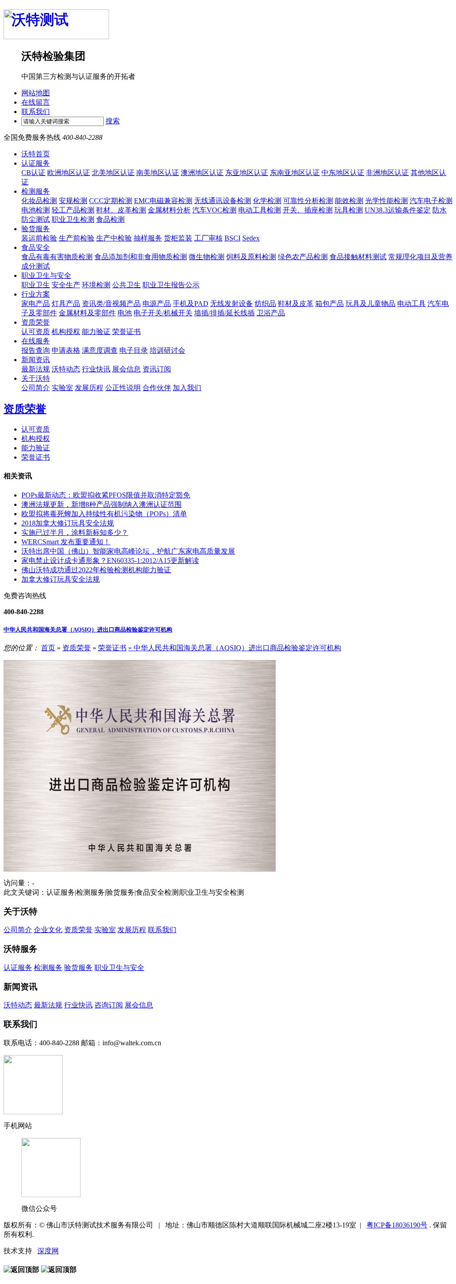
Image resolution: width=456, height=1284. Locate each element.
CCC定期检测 (110, 200)
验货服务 (35, 228)
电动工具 (411, 303)
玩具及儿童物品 (370, 303)
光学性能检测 (386, 200)
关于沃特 (35, 378)
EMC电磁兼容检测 (163, 200)
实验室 (62, 387)
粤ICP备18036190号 (397, 1225)
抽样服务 (148, 238)
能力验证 (96, 331)
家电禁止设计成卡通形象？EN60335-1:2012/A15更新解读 (110, 560)
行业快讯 (96, 369)
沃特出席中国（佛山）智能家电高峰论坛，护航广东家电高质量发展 (128, 551)
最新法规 (35, 369)
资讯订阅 (156, 369)
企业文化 (48, 929)
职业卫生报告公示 (171, 285)
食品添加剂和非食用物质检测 (140, 257)
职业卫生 (35, 285)
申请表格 (66, 350)
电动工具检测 (259, 210)
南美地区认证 (157, 172)
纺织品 (265, 303)
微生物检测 (206, 257)
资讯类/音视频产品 (111, 303)
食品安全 (35, 247)
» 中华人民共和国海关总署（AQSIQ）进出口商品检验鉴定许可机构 (234, 648)
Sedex (251, 238)
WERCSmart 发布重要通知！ (65, 542)
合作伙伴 (156, 387)
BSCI (232, 238)
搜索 (113, 121)
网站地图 (35, 93)
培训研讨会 (167, 350)
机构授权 (66, 331)
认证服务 (35, 163)
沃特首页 (35, 154)
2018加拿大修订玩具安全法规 (67, 523)
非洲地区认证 (387, 172)
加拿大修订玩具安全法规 (60, 579)
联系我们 (35, 111)
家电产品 (35, 303)
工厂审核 (208, 238)
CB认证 (33, 172)
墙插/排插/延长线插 (224, 313)
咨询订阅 (108, 1005)
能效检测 (349, 200)
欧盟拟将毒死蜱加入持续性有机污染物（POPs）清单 (104, 514)
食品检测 (110, 219)
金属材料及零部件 (87, 313)
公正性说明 (123, 387)
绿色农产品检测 (303, 257)
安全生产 (66, 285)
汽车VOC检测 (214, 210)
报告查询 (35, 350)
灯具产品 (66, 303)
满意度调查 (100, 350)
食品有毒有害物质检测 (57, 257)
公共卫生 (126, 285)
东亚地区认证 (246, 172)
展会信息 (126, 369)
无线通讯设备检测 (222, 200)
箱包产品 (329, 303)
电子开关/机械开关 (163, 313)
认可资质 (35, 331)
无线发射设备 (231, 303)
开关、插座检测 (308, 210)
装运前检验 (39, 238)
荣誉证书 (126, 331)
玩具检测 (348, 210)
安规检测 (73, 200)
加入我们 (187, 387)
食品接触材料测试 (358, 257)
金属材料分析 (169, 210)
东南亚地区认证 (295, 172)
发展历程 (89, 387)
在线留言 (35, 102)
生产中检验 (114, 238)
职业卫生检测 (73, 219)
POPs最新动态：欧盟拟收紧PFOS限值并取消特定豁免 (105, 495)
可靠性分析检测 (308, 200)
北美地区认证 (113, 172)
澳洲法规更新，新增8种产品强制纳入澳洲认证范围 (101, 504)
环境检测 (96, 285)
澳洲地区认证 (202, 172)
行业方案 (35, 294)
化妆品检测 (39, 200)
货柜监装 (178, 238)
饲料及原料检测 (251, 257)
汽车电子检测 (431, 200)
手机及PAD (190, 303)
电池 (125, 313)
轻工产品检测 (73, 210)
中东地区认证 (343, 172)
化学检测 (267, 200)
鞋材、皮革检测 (121, 210)
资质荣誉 (35, 322)
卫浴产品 (270, 313)
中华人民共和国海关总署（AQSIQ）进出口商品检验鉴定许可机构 (88, 629)
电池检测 (35, 210)
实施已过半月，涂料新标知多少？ (74, 532)
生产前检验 (76, 238)
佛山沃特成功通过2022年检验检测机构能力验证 (96, 570)
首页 (48, 648)
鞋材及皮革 (296, 303)
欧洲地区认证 (68, 172)
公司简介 (35, 387)
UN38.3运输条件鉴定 (398, 210)
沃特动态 (66, 369)
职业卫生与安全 (46, 275)
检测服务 (35, 191)
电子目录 (133, 350)
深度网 (48, 1251)
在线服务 (35, 341)
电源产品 (156, 303)
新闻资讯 (35, 359)
